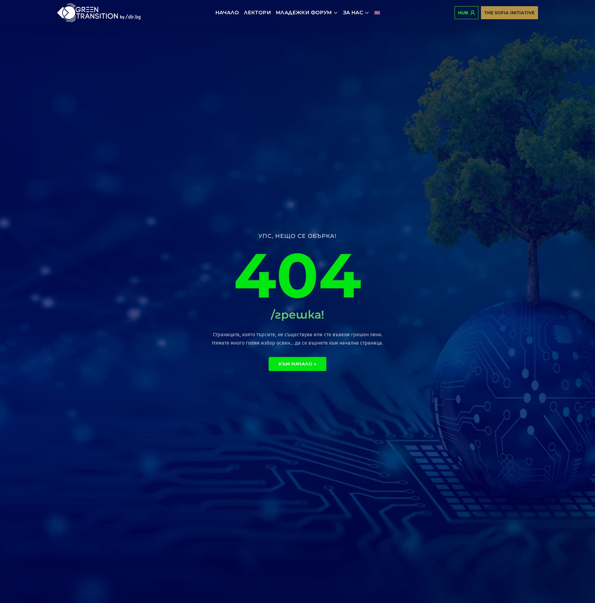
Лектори (257, 13)
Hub (463, 13)
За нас (353, 13)
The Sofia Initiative (509, 13)
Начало (227, 13)
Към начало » (297, 364)
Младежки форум (304, 13)
